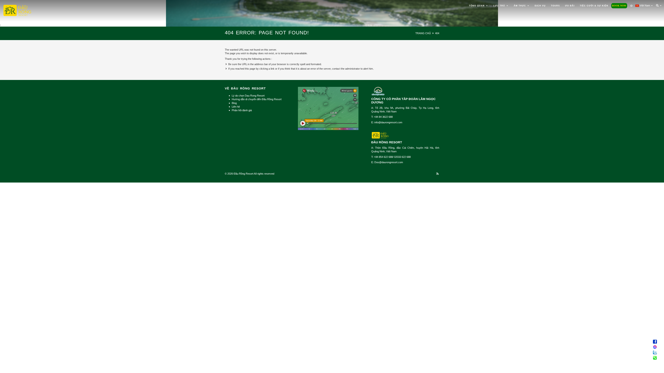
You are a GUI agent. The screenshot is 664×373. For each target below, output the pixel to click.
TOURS (555, 5)
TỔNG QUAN (477, 5)
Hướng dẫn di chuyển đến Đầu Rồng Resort (257, 99)
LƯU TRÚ (499, 5)
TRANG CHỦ (423, 33)
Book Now (619, 5)
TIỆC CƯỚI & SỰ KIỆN (594, 5)
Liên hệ (236, 106)
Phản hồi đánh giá (242, 110)
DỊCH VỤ (540, 5)
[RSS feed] (437, 173)
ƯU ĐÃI (570, 5)
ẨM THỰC (520, 5)
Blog (234, 103)
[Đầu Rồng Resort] (17, 11)
